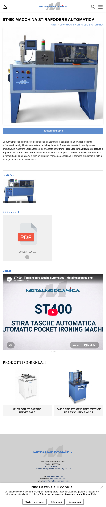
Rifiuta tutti (56, 502)
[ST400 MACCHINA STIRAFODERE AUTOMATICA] (53, 76)
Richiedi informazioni (53, 131)
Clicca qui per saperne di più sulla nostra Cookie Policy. (69, 494)
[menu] (100, 7)
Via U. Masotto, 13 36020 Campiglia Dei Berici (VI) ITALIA (53, 467)
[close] (101, 487)
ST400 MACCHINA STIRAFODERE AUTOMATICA (81, 25)
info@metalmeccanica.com (55, 481)
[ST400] (19, 191)
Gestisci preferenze (34, 502)
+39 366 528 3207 (58, 479)
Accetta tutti (75, 502)
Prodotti (53, 25)
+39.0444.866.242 (55, 476)
